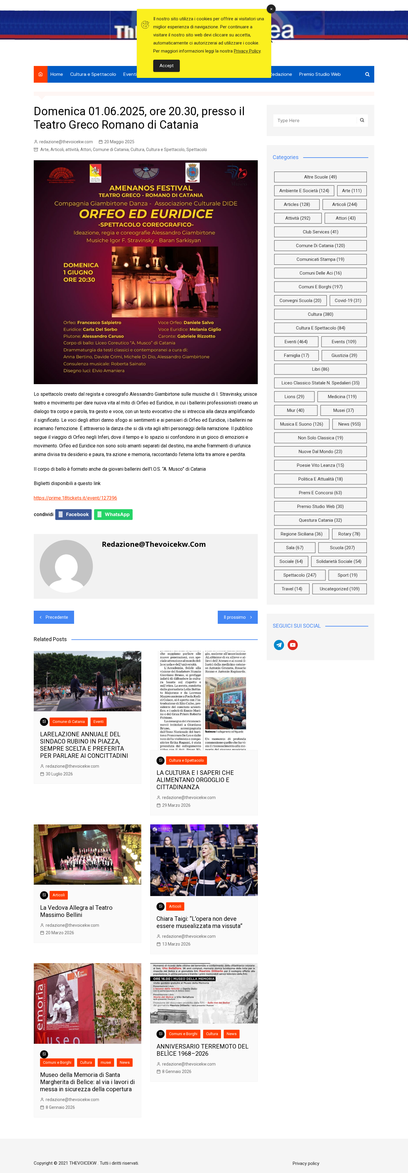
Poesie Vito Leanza (320, 465)
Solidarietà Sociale (338, 561)
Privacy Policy (247, 51)
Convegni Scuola (300, 300)
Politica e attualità (320, 479)
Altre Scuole (320, 177)
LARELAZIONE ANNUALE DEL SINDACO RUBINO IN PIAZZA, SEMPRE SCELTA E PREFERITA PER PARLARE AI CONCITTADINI (84, 745)
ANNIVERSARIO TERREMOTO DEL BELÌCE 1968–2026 (203, 1050)
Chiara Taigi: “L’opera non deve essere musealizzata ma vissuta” (200, 922)
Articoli (57, 149)
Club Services (320, 232)
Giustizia (344, 355)
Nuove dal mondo (320, 451)
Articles (297, 204)
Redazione (280, 74)
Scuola (342, 547)
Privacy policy (306, 1163)
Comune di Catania (111, 149)
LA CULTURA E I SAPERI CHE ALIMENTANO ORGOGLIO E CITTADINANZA (195, 780)
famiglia (296, 355)
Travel (292, 589)
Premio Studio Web (320, 74)
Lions (294, 396)
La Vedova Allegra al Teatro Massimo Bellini (76, 911)
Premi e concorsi (320, 492)
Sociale (291, 561)
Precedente (57, 617)
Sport (348, 575)
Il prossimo (235, 617)
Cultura (137, 149)
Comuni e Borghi (57, 1062)
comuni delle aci (321, 273)
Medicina (342, 396)
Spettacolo (196, 149)
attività (72, 149)
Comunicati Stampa (320, 259)
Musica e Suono (301, 424)
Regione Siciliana (302, 534)
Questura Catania (320, 520)
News (125, 1062)
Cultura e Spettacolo (93, 74)
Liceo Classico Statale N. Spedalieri (321, 383)
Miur (295, 410)
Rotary (349, 534)
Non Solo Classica (320, 438)
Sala (294, 547)
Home (56, 74)
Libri (320, 369)
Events (344, 341)
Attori (85, 149)
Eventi (130, 74)
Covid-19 (348, 300)
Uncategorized (340, 589)
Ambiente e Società (304, 190)
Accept (166, 65)
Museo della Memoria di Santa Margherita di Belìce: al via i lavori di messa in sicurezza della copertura (87, 1082)
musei (106, 1062)
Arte (44, 149)
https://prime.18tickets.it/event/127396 (75, 498)
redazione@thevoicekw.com (66, 141)
